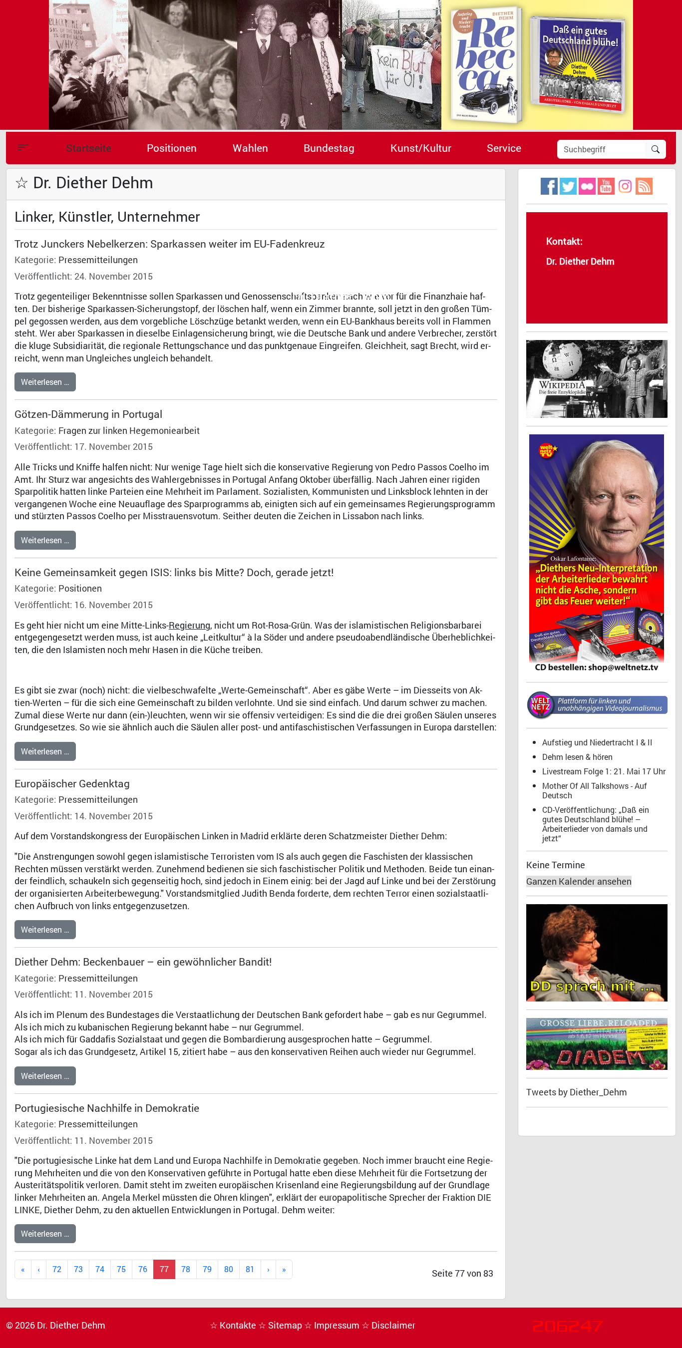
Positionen (172, 148)
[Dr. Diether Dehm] (341, 64)
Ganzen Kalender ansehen (579, 881)
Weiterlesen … (45, 381)
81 (250, 1269)
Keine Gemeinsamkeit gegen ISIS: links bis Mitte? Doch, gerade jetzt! (174, 572)
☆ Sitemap (281, 1325)
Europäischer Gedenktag (72, 783)
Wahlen (250, 148)
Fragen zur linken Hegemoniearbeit (129, 430)
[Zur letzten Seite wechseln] (284, 1269)
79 (207, 1269)
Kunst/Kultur (420, 148)
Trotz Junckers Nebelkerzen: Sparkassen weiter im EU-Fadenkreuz (169, 244)
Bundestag (329, 148)
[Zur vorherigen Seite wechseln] (38, 1269)
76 (142, 1269)
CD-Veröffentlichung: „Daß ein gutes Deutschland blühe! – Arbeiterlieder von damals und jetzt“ (595, 823)
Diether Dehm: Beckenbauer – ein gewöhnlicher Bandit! (143, 962)
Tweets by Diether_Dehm (576, 1092)
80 (228, 1269)
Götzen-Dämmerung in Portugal (88, 414)
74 (99, 1269)
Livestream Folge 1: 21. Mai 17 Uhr (604, 771)
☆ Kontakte (234, 1325)
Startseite (88, 148)
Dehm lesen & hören (577, 756)
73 (78, 1269)
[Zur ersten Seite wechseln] (22, 1269)
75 (121, 1269)
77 (164, 1269)
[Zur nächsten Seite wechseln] (268, 1269)
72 (56, 1269)
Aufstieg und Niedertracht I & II (597, 742)
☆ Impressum (332, 1325)
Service (504, 148)
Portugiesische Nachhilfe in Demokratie (106, 1108)
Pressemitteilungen (98, 260)
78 (185, 1269)
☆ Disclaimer (388, 1325)
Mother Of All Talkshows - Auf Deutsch (594, 790)
